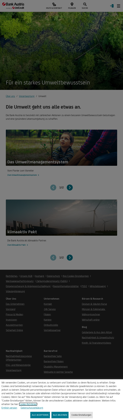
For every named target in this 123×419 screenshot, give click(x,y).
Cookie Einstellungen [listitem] (81, 415)
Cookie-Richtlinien (28, 404)
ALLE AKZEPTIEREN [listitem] (40, 415)
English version (9, 407)
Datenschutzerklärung (32, 407)
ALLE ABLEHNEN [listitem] (60, 415)
